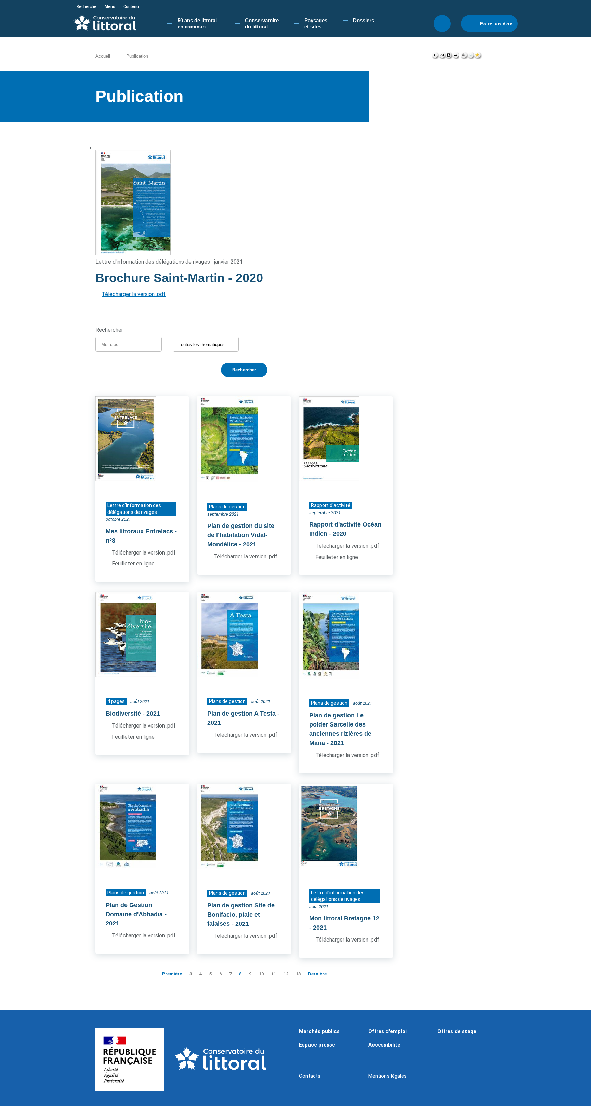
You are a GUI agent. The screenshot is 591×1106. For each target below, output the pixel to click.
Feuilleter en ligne (133, 563)
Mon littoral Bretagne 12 (344, 918)
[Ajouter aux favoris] (478, 57)
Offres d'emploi (387, 1031)
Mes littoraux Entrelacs (139, 531)
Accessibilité (384, 1045)
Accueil (102, 56)
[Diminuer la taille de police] (435, 57)
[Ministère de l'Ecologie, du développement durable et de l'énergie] (129, 1059)
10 (261, 973)
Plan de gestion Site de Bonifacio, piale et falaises (241, 914)
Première (172, 973)
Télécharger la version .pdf (134, 294)
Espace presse (317, 1045)
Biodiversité (123, 713)
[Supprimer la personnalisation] (455, 57)
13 (298, 973)
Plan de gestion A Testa (241, 713)
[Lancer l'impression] (464, 57)
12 (286, 973)
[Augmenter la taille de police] (442, 57)
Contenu (131, 6)
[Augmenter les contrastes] (448, 57)
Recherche (86, 6)
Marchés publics (319, 1031)
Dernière (317, 973)
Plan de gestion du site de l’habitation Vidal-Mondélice (240, 535)
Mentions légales (387, 1076)
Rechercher (442, 23)
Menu (110, 6)
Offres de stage (456, 1031)
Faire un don (496, 23)
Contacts (309, 1076)
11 (273, 973)
